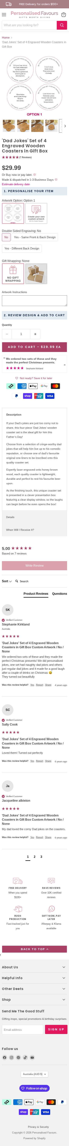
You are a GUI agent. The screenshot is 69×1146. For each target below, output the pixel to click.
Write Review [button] (34, 565)
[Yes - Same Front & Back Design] (35, 242)
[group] (34, 549)
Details (10, 517)
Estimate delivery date (16, 184)
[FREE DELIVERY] (18, 889)
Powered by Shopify (34, 1138)
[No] (7, 242)
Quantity (7, 324)
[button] (9, 125)
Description (13, 414)
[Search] (62, 25)
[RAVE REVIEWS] (51, 889)
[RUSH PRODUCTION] (18, 918)
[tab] (36, 594)
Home (6, 37)
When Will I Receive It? (20, 529)
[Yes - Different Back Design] (22, 253)
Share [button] (48, 685)
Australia (32, 1074)
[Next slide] (65, 126)
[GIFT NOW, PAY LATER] (51, 918)
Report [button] (39, 685)
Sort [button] (5, 581)
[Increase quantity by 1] (35, 334)
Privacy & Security (38, 1126)
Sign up (56, 1029)
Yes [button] (32, 685)
